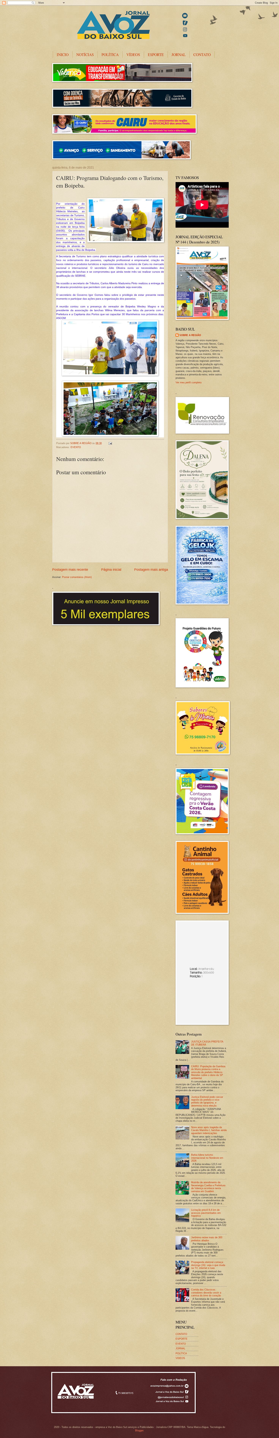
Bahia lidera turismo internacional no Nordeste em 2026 (207, 1157)
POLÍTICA (110, 54)
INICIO (63, 54)
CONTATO (202, 54)
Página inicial (111, 569)
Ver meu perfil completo (189, 382)
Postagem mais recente (70, 569)
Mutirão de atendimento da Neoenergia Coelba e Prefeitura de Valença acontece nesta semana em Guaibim (208, 1187)
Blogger (139, 1430)
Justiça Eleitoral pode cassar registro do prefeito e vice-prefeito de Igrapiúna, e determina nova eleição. (207, 1101)
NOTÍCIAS (85, 54)
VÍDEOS (133, 54)
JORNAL (179, 54)
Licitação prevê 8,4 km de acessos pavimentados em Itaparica (206, 1212)
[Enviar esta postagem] (110, 443)
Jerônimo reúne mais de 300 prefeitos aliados (206, 1239)
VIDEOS (180, 1358)
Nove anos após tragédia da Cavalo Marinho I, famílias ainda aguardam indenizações (209, 1130)
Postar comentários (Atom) (77, 577)
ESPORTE (156, 54)
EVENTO (76, 447)
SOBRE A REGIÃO (190, 335)
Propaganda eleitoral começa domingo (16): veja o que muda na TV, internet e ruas (208, 1265)
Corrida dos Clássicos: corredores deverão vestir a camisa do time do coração (206, 1292)
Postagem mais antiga (151, 569)
